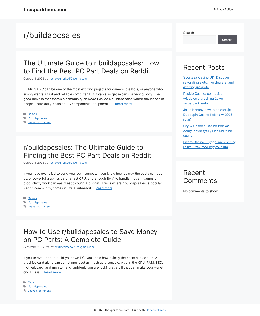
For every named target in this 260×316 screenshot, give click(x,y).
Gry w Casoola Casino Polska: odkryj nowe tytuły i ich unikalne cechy (207, 131)
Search (188, 33)
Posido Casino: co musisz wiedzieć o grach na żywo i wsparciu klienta (204, 98)
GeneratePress (156, 310)
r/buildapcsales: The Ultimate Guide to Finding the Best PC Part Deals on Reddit (87, 151)
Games (32, 113)
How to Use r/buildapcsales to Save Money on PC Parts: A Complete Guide (90, 236)
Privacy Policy (223, 9)
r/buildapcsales (37, 118)
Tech (31, 282)
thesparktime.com (44, 9)
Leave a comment (39, 122)
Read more (123, 104)
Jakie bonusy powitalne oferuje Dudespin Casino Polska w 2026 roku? (208, 114)
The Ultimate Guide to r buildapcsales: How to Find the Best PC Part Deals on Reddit (91, 67)
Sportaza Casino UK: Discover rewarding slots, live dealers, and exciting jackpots (208, 82)
